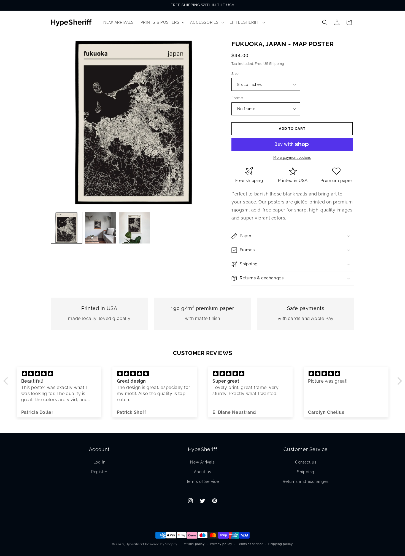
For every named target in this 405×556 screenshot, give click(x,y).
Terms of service (250, 544)
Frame (237, 98)
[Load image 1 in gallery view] (66, 227)
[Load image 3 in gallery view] (134, 227)
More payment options (292, 158)
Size (235, 74)
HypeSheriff (135, 544)
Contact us (305, 462)
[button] (162, 22)
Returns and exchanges (306, 481)
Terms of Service (202, 481)
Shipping (305, 472)
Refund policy (194, 544)
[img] (59, 373)
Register (99, 472)
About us (202, 472)
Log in (99, 462)
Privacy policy (221, 544)
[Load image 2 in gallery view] (100, 227)
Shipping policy (280, 544)
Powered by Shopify (161, 544)
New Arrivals (202, 462)
